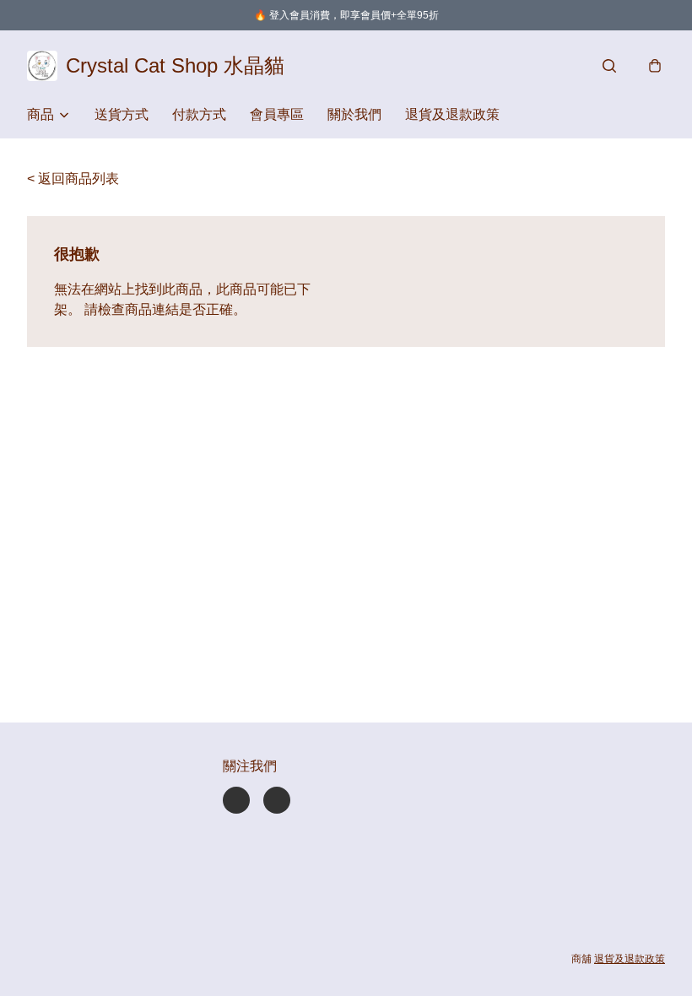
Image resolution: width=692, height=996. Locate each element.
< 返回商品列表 (73, 178)
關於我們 (354, 114)
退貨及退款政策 (452, 114)
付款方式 (199, 114)
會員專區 (277, 114)
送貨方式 (122, 114)
